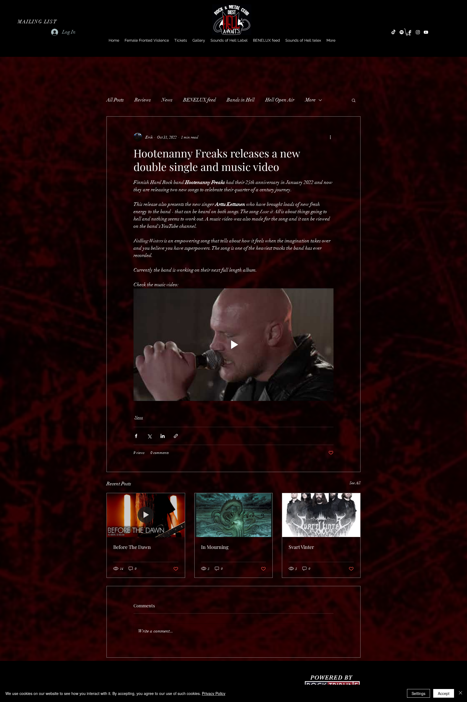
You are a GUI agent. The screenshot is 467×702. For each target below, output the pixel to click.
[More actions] (330, 137)
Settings (418, 693)
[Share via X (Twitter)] (149, 436)
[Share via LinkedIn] (162, 436)
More (310, 100)
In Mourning (215, 547)
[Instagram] (418, 32)
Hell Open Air (279, 100)
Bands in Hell (241, 100)
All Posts (115, 100)
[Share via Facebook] (136, 436)
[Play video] (233, 344)
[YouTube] (426, 32)
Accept (443, 693)
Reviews (143, 100)
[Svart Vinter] (321, 515)
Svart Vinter (301, 547)
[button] (38, 21)
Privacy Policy (213, 693)
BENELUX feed (199, 100)
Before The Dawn (132, 547)
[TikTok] (393, 32)
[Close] (460, 693)
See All (355, 483)
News (167, 100)
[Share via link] (175, 436)
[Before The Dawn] (146, 515)
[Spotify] (401, 32)
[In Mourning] (234, 515)
